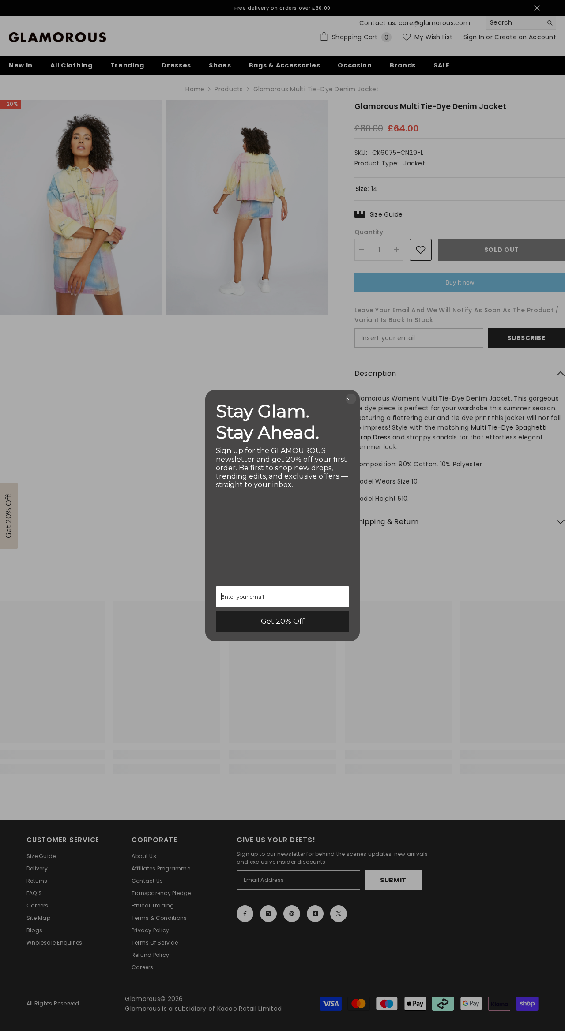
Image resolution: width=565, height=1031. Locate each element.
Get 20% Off (283, 621)
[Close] (351, 399)
